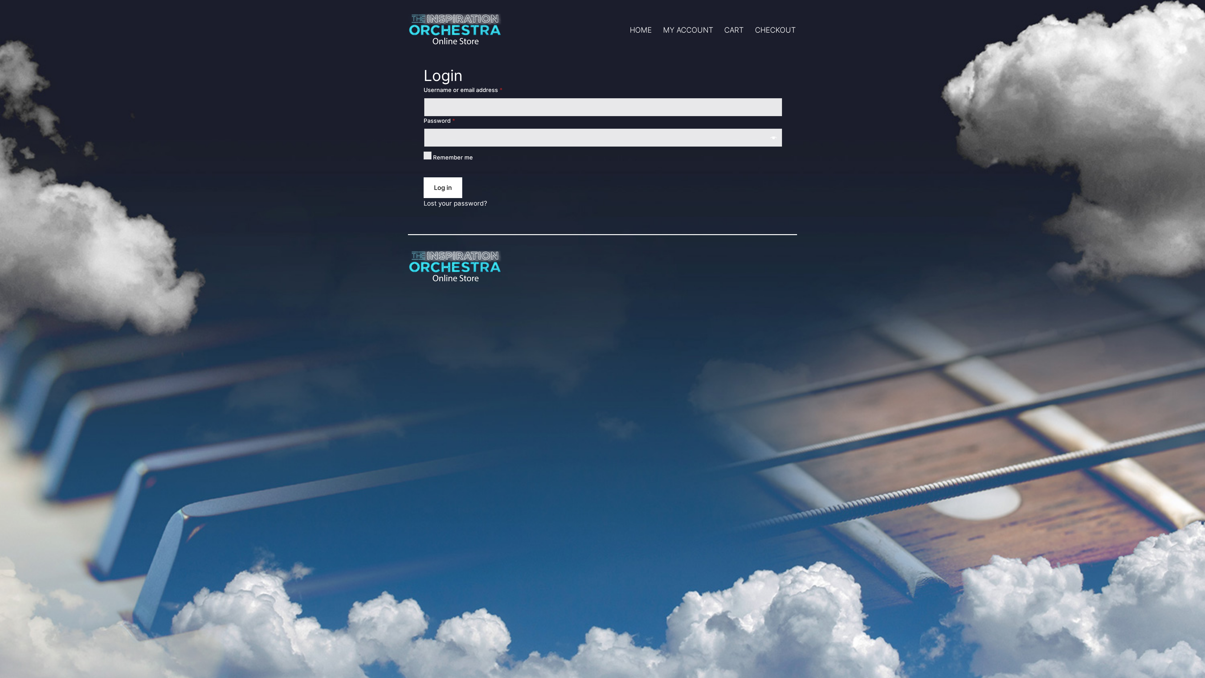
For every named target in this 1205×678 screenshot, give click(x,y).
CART (734, 30)
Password (439, 120)
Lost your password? (455, 203)
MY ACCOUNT (688, 30)
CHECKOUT (775, 30)
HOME (641, 30)
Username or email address (463, 90)
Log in (443, 187)
